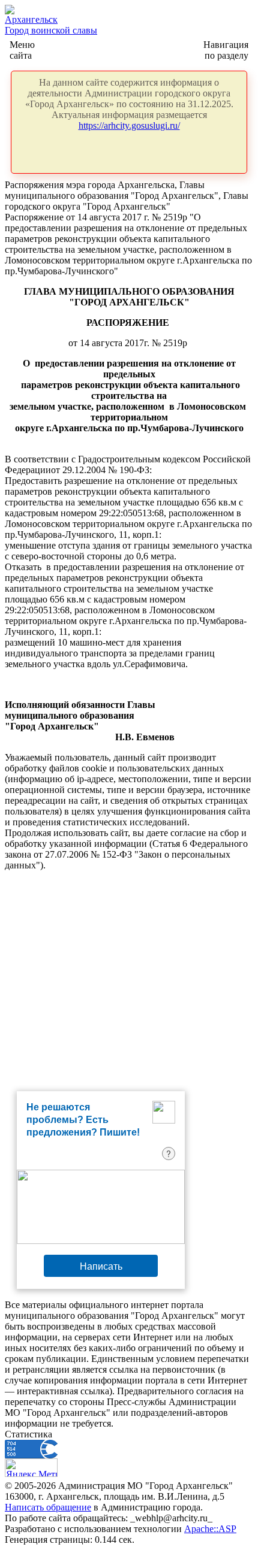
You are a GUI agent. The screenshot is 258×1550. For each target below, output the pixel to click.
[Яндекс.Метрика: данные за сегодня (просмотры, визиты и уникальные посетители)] (31, 1467)
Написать (101, 1266)
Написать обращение (48, 1507)
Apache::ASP (210, 1529)
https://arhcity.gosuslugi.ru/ (129, 125)
